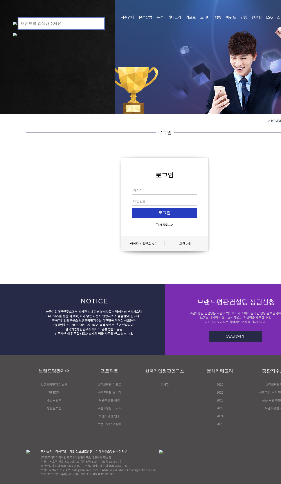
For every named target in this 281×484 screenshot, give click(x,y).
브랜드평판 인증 (109, 416)
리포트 (191, 17)
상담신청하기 (235, 336)
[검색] (98, 22)
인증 (243, 17)
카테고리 (174, 17)
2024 (219, 416)
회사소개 (46, 451)
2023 (219, 408)
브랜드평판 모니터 (109, 392)
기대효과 (54, 392)
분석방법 (145, 17)
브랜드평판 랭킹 (109, 400)
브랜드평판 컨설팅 (109, 424)
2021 (219, 392)
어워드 (231, 17)
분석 (160, 17)
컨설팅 (257, 17)
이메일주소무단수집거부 (111, 451)
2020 (219, 384)
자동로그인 (166, 224)
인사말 (164, 384)
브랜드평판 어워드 (109, 408)
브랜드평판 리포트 (109, 384)
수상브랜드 (54, 400)
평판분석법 (54, 408)
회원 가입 (185, 243)
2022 (219, 400)
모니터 (205, 17)
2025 (219, 424)
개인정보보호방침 (81, 451)
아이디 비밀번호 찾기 (144, 243)
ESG (269, 17)
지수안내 (127, 17)
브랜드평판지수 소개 (54, 384)
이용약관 (61, 451)
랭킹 (218, 17)
